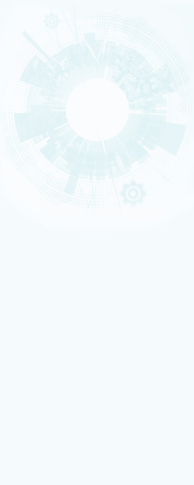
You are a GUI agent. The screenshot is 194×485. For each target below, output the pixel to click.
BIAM (10, 104)
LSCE (10, 101)
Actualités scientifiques (18, 355)
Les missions (12, 42)
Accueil (12, 141)
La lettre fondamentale (18, 360)
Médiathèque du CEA (17, 369)
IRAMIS (10, 107)
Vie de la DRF (14, 358)
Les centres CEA (11, 422)
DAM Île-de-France (12, 154)
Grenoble (10, 151)
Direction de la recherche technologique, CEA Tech (25, 418)
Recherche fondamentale (14, 30)
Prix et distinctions (112, 275)
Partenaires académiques (17, 66)
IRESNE (10, 85)
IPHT (9, 105)
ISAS (10, 86)
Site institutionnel (72, 385)
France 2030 (14, 350)
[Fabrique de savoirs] (23, 16)
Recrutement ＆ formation (14, 23)
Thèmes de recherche (18, 346)
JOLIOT (10, 99)
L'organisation (13, 44)
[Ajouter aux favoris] (12, 167)
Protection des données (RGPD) (17, 321)
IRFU (9, 109)
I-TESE (10, 89)
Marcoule (10, 153)
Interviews (11, 118)
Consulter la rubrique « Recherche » (12, 77)
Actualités (18, 141)
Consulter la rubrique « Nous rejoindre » (13, 132)
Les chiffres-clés (14, 47)
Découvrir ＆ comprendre (17, 438)
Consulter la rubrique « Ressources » (12, 121)
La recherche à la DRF (13, 345)
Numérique (11, 57)
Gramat (12, 433)
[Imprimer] (9, 164)
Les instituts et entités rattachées (21, 341)
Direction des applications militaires (21, 415)
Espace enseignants (16, 405)
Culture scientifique (12, 437)
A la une (103, 275)
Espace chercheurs (15, 403)
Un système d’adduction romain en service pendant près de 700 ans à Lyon (32, 287)
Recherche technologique (14, 28)
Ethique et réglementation (18, 52)
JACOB (10, 98)
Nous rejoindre (11, 34)
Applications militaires (13, 26)
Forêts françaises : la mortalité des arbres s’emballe (24, 303)
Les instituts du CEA (12, 450)
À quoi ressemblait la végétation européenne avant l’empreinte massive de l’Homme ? (35, 291)
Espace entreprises (16, 408)
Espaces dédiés (11, 397)
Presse (12, 362)
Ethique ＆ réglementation (19, 343)
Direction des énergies (17, 417)
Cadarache (11, 148)
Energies (10, 27)
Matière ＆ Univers (12, 59)
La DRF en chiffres (16, 338)
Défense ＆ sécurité (12, 53)
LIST (9, 95)
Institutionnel (10, 412)
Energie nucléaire (12, 54)
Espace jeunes (14, 406)
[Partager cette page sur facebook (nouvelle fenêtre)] (22, 170)
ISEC (10, 88)
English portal (14, 411)
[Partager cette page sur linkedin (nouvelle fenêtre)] (21, 176)
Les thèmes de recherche (17, 64)
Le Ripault (13, 435)
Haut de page (6, 326)
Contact (8, 323)
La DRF (7, 334)
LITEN (10, 91)
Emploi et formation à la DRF (18, 129)
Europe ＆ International (16, 74)
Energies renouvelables (13, 56)
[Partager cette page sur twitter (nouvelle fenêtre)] (21, 173)
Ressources (9, 364)
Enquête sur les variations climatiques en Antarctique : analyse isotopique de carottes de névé (38, 299)
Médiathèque (14, 440)
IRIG (9, 111)
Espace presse (14, 400)
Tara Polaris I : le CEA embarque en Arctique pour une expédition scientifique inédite (34, 295)
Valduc (10, 155)
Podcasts (11, 115)
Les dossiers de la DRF (18, 366)
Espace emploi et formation (18, 402)
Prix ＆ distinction (16, 357)
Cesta (10, 157)
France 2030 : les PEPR (15, 72)
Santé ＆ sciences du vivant (14, 60)
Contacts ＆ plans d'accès (14, 147)
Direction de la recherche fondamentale (22, 420)
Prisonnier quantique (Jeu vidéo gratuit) (22, 441)
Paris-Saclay (11, 150)
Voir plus (5, 308)
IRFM (10, 108)
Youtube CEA (14, 367)
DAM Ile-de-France (15, 429)
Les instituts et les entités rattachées (22, 50)
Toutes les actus (15, 444)
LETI (9, 94)
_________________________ (18, 409)
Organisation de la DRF (18, 339)
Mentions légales (11, 319)
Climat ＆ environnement (13, 61)
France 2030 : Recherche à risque (20, 69)
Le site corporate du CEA (17, 414)
